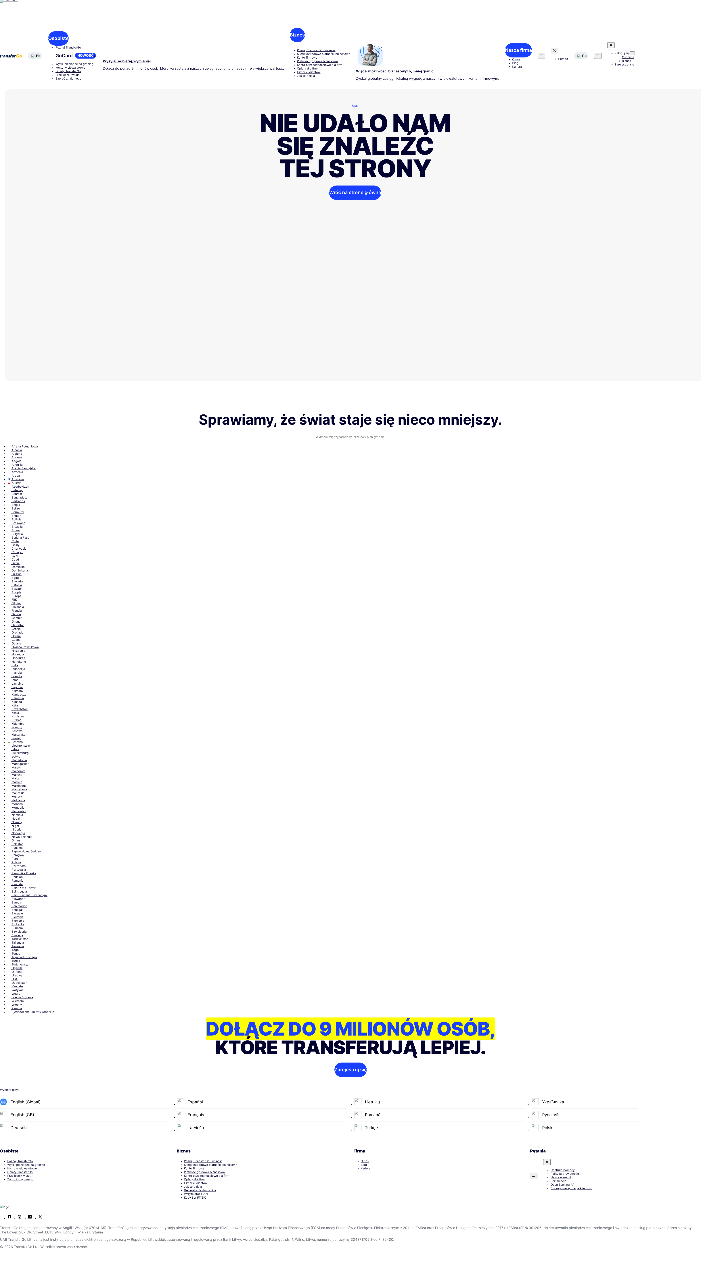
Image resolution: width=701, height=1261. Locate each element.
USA (14, 979)
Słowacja (17, 920)
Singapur (17, 913)
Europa (16, 596)
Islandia (16, 676)
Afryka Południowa (24, 446)
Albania (16, 450)
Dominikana (19, 570)
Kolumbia (17, 723)
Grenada (17, 632)
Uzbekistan (19, 982)
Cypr (14, 556)
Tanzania (17, 946)
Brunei (15, 530)
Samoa (16, 902)
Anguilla (17, 464)
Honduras (18, 658)
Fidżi (14, 599)
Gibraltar (17, 625)
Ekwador (17, 581)
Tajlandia (17, 942)
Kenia (15, 712)
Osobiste (58, 38)
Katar (15, 705)
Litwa (15, 749)
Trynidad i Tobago (24, 957)
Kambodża (18, 694)
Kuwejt (16, 738)
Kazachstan (19, 709)
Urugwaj (17, 975)
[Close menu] (554, 51)
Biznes (297, 35)
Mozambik (18, 811)
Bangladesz (19, 497)
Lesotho (17, 742)
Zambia (16, 1008)
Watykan (17, 990)
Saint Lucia (19, 891)
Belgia (15, 505)
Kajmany (17, 691)
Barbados (18, 501)
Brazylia (17, 526)
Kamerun (17, 698)
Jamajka (17, 683)
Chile (15, 541)
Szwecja (17, 935)
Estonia (16, 585)
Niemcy (16, 822)
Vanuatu (17, 986)
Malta (15, 778)
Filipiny (16, 603)
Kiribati (16, 720)
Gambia (16, 618)
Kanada (16, 702)
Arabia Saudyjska (23, 468)
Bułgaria (17, 534)
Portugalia (18, 869)
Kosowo (17, 731)
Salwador (18, 899)
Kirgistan (17, 716)
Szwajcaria (19, 931)
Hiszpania (18, 650)
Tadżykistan (19, 939)
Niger (15, 826)
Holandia (17, 654)
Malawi (16, 767)
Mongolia (17, 807)
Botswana (18, 523)
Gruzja (16, 636)
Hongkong (18, 661)
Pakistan (17, 844)
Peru (14, 858)
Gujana (16, 643)
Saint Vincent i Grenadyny (29, 895)
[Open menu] (541, 56)
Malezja (16, 775)
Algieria (16, 453)
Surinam (17, 928)
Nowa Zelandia (21, 837)
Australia (17, 479)
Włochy (16, 1004)
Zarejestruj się (350, 1069)
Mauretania (19, 789)
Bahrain (16, 494)
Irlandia (16, 672)
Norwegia (18, 833)
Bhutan (16, 515)
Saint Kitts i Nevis (23, 888)
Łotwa (15, 756)
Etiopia (16, 592)
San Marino (19, 906)
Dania (15, 563)
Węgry (15, 993)
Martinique (18, 785)
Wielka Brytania (22, 997)
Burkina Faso (20, 537)
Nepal (15, 818)
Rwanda (17, 884)
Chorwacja (18, 548)
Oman (15, 840)
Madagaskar (20, 764)
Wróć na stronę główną (355, 192)
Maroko (16, 782)
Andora (16, 457)
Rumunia (17, 880)
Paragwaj (17, 855)
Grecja (16, 629)
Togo (15, 950)
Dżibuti (16, 574)
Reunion (17, 877)
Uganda (16, 968)
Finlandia (17, 607)
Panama (17, 847)
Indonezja (18, 669)
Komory (16, 727)
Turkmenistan (20, 964)
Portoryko (18, 866)
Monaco (17, 804)
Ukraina (16, 972)
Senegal (17, 910)
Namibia (17, 815)
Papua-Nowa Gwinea (26, 851)
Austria (16, 483)
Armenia (17, 472)
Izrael (15, 680)
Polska (16, 862)
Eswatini (17, 588)
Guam (15, 640)
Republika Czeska (23, 873)
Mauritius (17, 793)
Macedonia (19, 760)
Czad (15, 559)
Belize (15, 508)
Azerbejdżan (20, 486)
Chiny (15, 545)
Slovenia (17, 917)
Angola (16, 461)
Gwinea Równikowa (25, 647)
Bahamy (17, 490)
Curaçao (17, 552)
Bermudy (17, 512)
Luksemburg (20, 753)
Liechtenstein (20, 745)
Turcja (15, 961)
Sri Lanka (17, 924)
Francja (16, 610)
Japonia (17, 687)
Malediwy (18, 771)
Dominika (18, 567)
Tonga (15, 953)
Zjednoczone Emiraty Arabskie (32, 1012)
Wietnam (17, 1001)
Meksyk (16, 796)
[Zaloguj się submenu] (632, 53)
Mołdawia (18, 800)
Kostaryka (18, 734)
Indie (14, 665)
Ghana (15, 621)
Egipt (15, 578)
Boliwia (16, 519)
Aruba (15, 475)
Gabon (16, 614)
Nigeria (16, 829)
